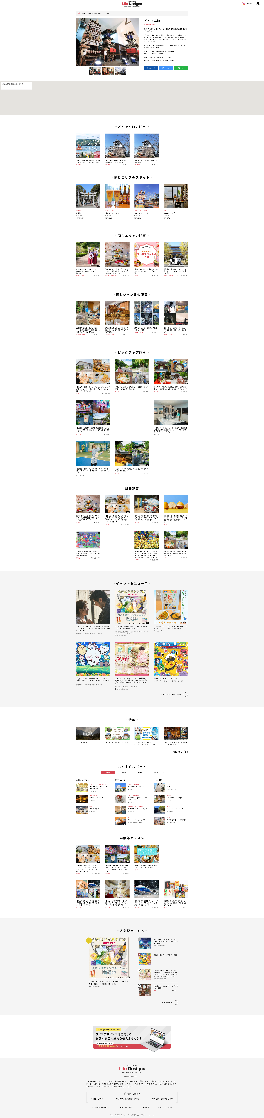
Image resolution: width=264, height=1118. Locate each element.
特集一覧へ (177, 752)
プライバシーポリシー (167, 1107)
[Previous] (80, 42)
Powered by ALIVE (131, 1077)
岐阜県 (124, 772)
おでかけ (146, 61)
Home (79, 13)
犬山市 (107, 13)
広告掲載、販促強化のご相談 (127, 1099)
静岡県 (156, 772)
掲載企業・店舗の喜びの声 (162, 1099)
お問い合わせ (98, 1099)
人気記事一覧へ (166, 1002)
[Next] (135, 42)
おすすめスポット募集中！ (100, 1107)
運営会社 (146, 1107)
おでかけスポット (157, 61)
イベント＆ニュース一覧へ (171, 694)
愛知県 (108, 772)
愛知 (83, 13)
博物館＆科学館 (169, 61)
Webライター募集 (126, 1107)
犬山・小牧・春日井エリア (95, 13)
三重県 (140, 772)
